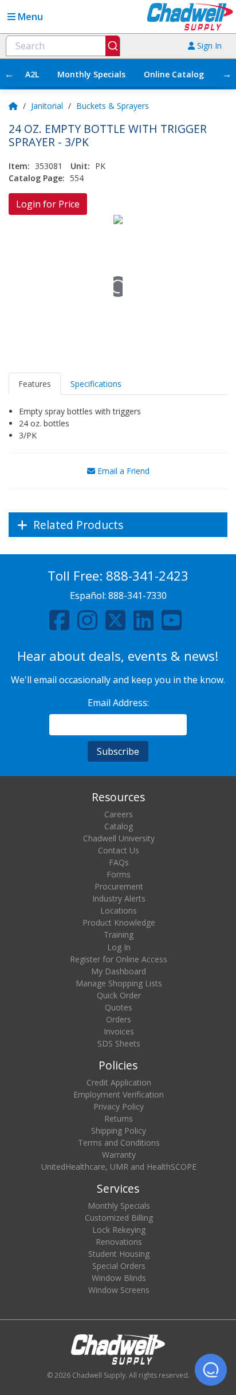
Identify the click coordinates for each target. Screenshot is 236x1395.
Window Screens (119, 1289)
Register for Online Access (118, 959)
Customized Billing (119, 1217)
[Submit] (112, 46)
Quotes (118, 1007)
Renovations (119, 1241)
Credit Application (118, 1082)
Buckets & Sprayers (112, 105)
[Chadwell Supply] (190, 15)
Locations (118, 910)
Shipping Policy (118, 1130)
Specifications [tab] (95, 383)
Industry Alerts (118, 898)
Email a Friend (122, 470)
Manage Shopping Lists (119, 983)
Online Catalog (174, 74)
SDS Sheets (118, 1043)
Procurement (119, 886)
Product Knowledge (118, 922)
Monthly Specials (91, 74)
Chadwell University (119, 838)
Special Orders (118, 1265)
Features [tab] (34, 383)
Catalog (118, 826)
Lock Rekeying (118, 1229)
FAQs (119, 862)
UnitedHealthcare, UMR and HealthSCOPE (118, 1166)
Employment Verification (118, 1094)
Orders (118, 1019)
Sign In (208, 45)
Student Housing (119, 1253)
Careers (118, 814)
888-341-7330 (137, 595)
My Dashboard (118, 971)
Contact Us (118, 850)
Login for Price (48, 204)
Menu (29, 16)
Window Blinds (119, 1277)
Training (118, 934)
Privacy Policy (118, 1106)
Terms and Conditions (119, 1142)
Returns (118, 1118)
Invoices (119, 1031)
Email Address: (118, 702)
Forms (119, 874)
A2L (32, 74)
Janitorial (47, 105)
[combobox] (63, 46)
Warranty (119, 1154)
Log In (119, 947)
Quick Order (119, 995)
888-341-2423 (147, 576)
